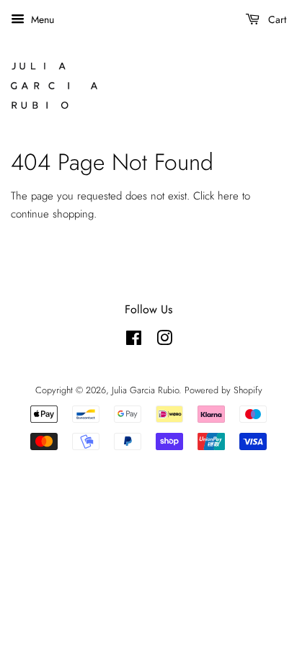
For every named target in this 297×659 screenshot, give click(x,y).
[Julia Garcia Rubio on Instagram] (164, 341)
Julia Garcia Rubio (145, 390)
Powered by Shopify (223, 390)
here (228, 196)
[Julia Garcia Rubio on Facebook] (133, 341)
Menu (41, 19)
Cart (275, 19)
